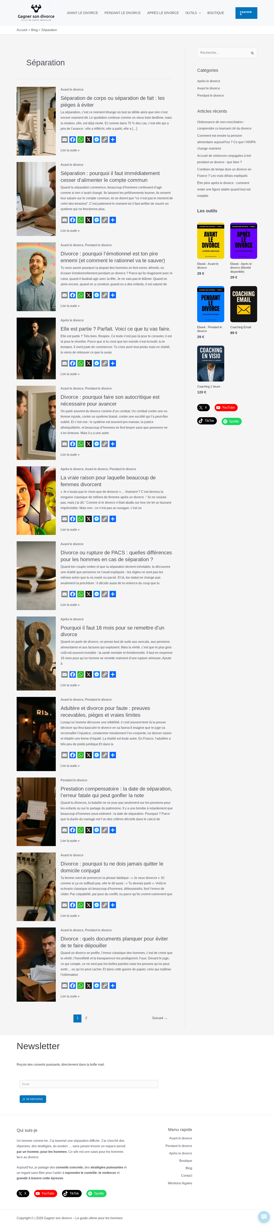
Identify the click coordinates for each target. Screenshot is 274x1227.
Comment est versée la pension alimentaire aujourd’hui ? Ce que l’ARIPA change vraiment (226, 142)
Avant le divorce (82, 13)
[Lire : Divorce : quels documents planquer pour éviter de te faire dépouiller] (36, 964)
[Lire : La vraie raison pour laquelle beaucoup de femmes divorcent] (36, 500)
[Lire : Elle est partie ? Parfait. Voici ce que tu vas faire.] (36, 348)
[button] (199, 13)
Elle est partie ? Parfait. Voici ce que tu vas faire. (115, 329)
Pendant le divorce (123, 13)
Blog (189, 1168)
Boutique (215, 13)
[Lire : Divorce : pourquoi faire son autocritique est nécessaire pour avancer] (36, 422)
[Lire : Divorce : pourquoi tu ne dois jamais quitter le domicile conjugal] (36, 886)
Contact (186, 1175)
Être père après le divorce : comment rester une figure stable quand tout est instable (224, 189)
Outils (191, 13)
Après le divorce (163, 13)
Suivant (160, 1018)
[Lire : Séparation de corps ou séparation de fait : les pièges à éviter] (36, 121)
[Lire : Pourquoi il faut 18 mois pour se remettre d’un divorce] (36, 653)
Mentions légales (180, 1183)
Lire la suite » (70, 150)
